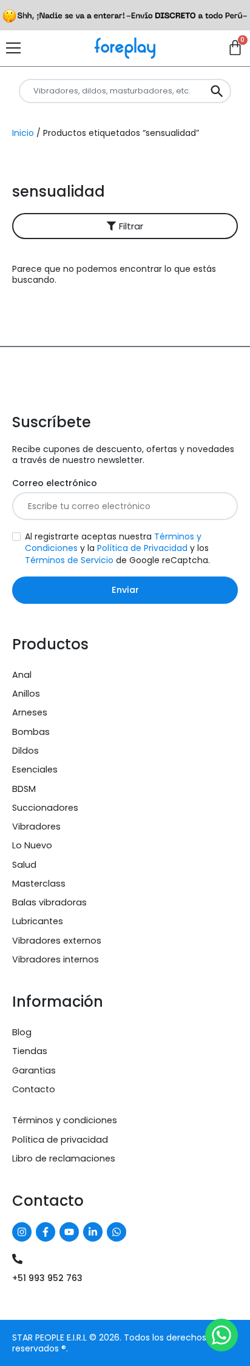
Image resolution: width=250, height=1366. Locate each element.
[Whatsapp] (116, 1232)
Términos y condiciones (64, 1120)
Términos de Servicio (69, 560)
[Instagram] (22, 1232)
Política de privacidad (60, 1140)
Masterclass (39, 883)
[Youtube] (69, 1232)
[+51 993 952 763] (17, 1259)
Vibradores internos (55, 959)
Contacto (33, 1089)
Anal (22, 675)
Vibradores (36, 826)
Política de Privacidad (142, 548)
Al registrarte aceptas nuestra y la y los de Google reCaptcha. (117, 548)
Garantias (34, 1070)
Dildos (25, 751)
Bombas (31, 732)
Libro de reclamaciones (63, 1158)
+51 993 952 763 (47, 1278)
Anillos (26, 694)
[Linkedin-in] (93, 1232)
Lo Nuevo (32, 845)
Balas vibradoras (49, 902)
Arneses (29, 712)
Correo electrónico (54, 483)
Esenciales (35, 769)
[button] (125, 226)
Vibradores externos (56, 941)
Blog (22, 1032)
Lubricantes (37, 921)
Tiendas (29, 1051)
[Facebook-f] (45, 1232)
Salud (24, 865)
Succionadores (45, 808)
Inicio (23, 133)
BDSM (24, 789)
